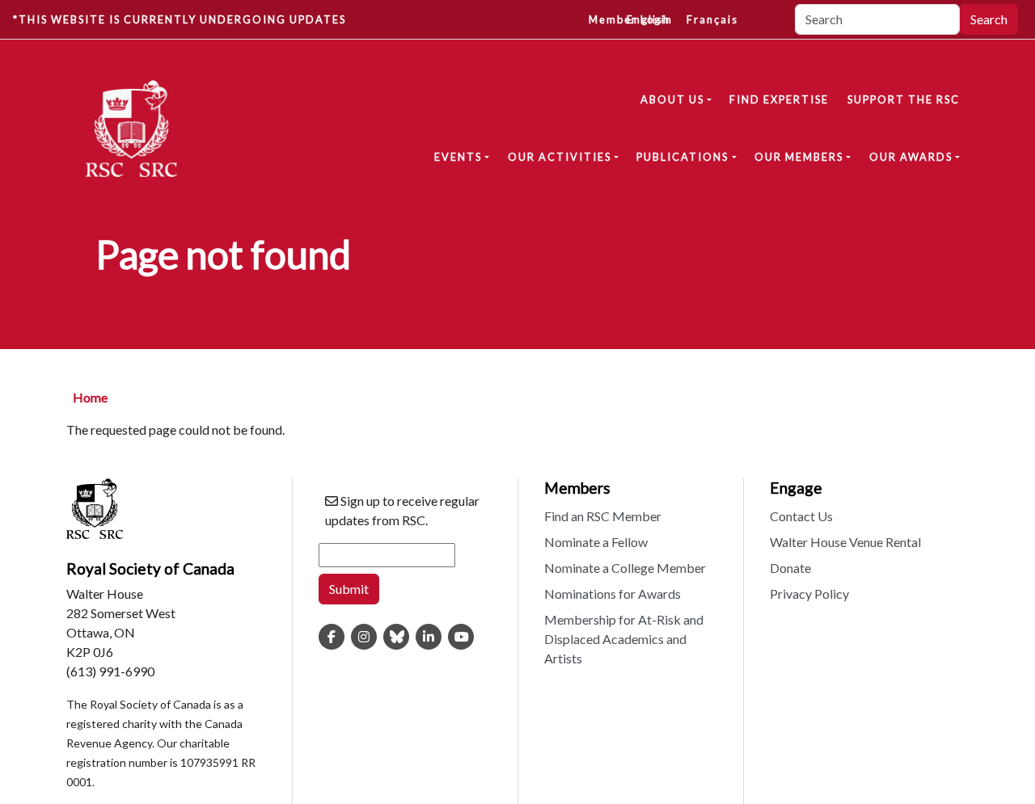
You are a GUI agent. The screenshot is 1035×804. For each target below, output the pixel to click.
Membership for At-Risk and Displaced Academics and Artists (623, 639)
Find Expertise (779, 99)
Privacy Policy (809, 593)
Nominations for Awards (612, 593)
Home (90, 397)
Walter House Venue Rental (845, 541)
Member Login (631, 19)
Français (712, 19)
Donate (790, 567)
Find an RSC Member (602, 516)
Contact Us (801, 516)
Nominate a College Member (625, 567)
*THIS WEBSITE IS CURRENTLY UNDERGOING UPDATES (179, 19)
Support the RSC (903, 99)
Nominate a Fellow (596, 541)
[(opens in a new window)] (331, 636)
